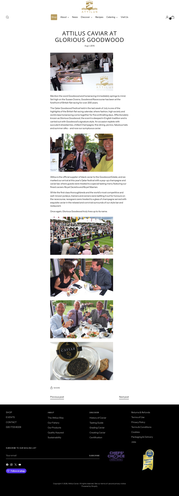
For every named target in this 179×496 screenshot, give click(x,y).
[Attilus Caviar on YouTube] (20, 465)
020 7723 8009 (13, 427)
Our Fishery (53, 422)
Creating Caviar (97, 432)
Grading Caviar (97, 427)
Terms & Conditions (141, 427)
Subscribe (94, 456)
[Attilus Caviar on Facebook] (7, 465)
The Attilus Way (56, 417)
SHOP (9, 412)
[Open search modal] (7, 17)
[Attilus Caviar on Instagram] (11, 465)
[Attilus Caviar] (89, 7)
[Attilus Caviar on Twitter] (15, 465)
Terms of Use (138, 417)
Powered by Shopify (89, 486)
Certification (96, 437)
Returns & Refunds (140, 412)
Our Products (54, 427)
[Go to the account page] (166, 17)
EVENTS (10, 417)
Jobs (133, 442)
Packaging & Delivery (142, 437)
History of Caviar (98, 417)
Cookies (135, 432)
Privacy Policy (138, 422)
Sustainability (54, 437)
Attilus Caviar (73, 483)
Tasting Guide (96, 422)
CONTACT (11, 422)
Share (57, 388)
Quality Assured (56, 432)
